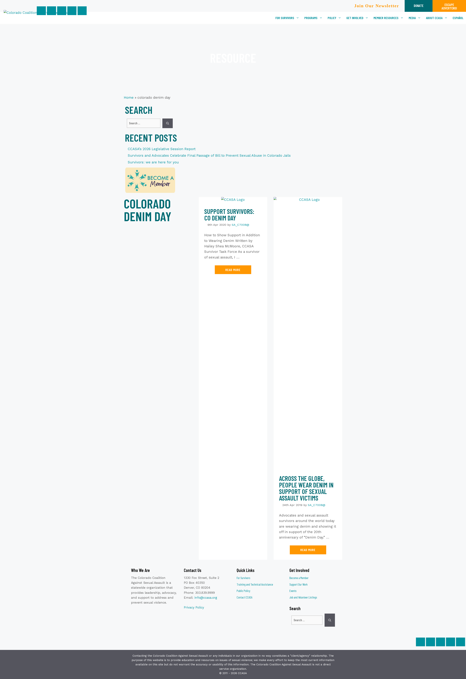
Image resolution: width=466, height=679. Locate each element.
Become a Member (299, 578)
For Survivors (284, 18)
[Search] (167, 123)
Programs (310, 18)
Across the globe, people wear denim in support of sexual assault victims (306, 488)
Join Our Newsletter (376, 5)
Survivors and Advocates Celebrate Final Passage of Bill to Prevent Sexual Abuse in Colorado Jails (209, 155)
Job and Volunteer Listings (303, 597)
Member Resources (386, 18)
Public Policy (243, 590)
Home (129, 97)
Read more (232, 270)
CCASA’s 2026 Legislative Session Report (162, 149)
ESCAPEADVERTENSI (449, 6)
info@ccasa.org (205, 597)
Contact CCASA (244, 597)
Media (412, 18)
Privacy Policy (194, 607)
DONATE (418, 5)
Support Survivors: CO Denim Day (229, 214)
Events (293, 590)
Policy (332, 18)
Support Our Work (298, 584)
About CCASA (434, 18)
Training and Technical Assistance (255, 584)
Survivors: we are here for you (153, 162)
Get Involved (354, 18)
